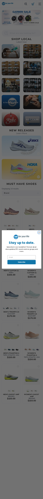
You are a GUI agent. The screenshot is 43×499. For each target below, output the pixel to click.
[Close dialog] (39, 232)
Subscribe (21, 262)
